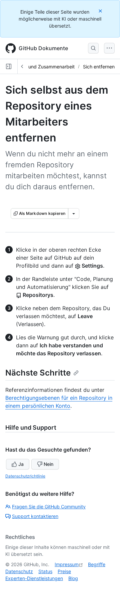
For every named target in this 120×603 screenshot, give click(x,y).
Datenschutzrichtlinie (25, 476)
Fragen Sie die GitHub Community (49, 506)
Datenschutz (19, 571)
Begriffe (96, 564)
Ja (21, 464)
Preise (64, 571)
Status (45, 571)
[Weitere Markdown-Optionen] (73, 213)
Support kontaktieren (35, 516)
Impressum (67, 564)
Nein (48, 464)
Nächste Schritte (38, 373)
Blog (73, 578)
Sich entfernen (99, 66)
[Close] (101, 11)
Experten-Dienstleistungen (34, 578)
